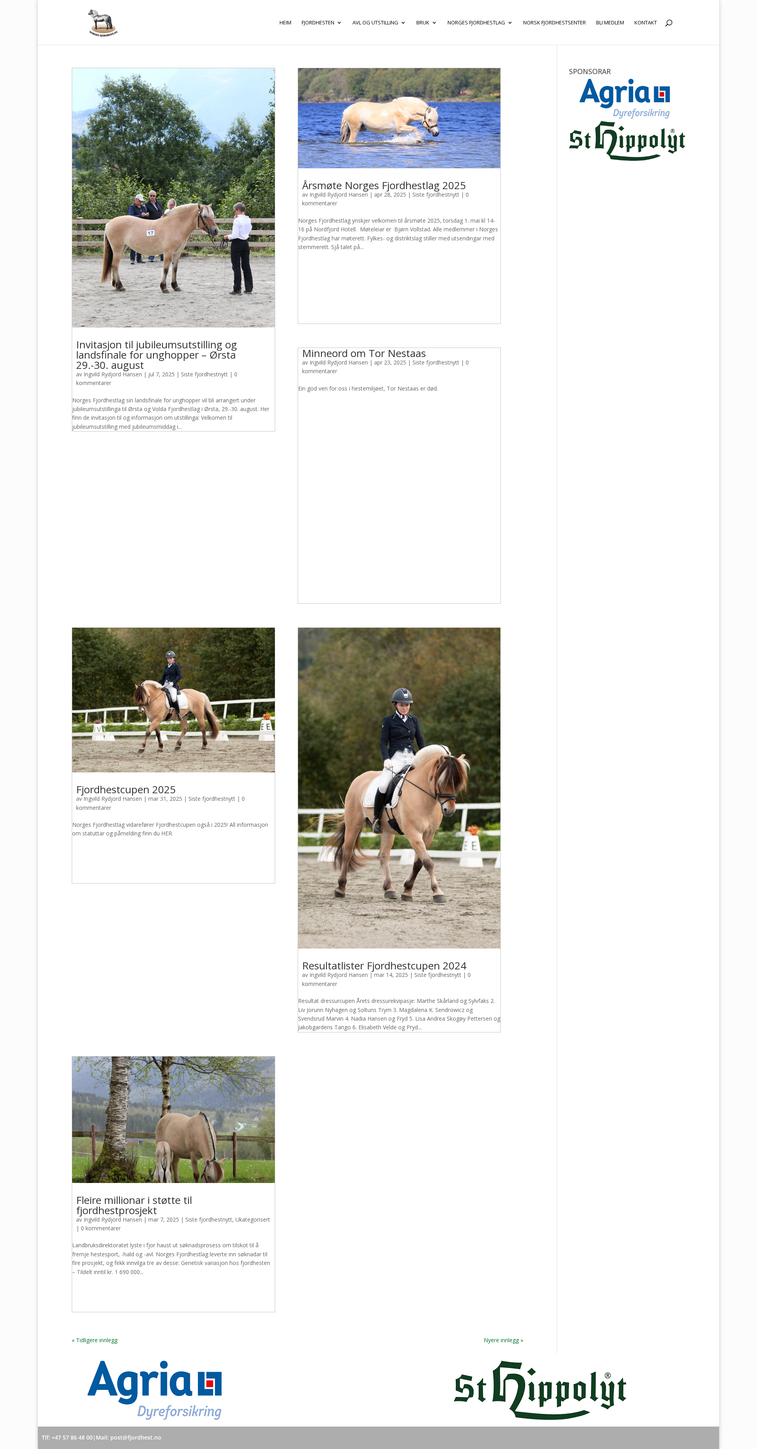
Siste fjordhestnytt (204, 374)
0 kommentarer (101, 1228)
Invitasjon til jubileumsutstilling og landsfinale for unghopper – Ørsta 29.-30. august (156, 354)
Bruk (422, 23)
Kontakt (645, 23)
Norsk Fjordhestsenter (554, 23)
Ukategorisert (252, 1219)
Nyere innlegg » (503, 1340)
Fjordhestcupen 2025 (126, 789)
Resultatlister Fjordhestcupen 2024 (384, 965)
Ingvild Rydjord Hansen (113, 374)
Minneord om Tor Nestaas (364, 353)
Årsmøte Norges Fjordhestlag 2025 (384, 185)
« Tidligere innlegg (94, 1340)
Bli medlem (610, 23)
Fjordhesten (318, 23)
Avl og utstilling (375, 23)
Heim (285, 23)
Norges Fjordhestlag (476, 23)
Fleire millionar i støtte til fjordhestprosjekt (134, 1205)
